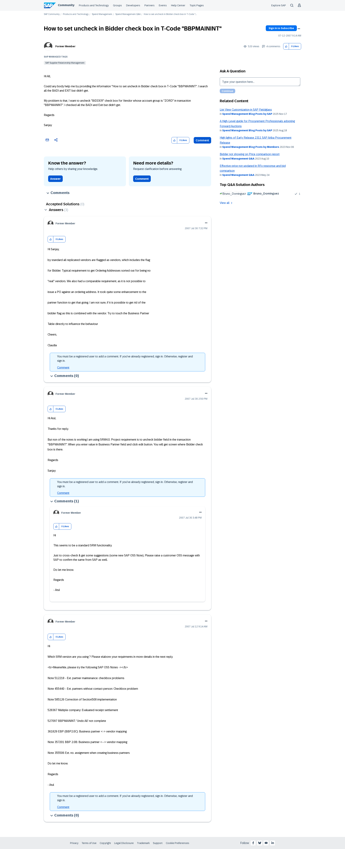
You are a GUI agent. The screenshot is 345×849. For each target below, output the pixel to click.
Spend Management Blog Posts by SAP (247, 113)
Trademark (143, 843)
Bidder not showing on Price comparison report (250, 154)
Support (158, 843)
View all (224, 202)
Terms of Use (89, 843)
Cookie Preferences (177, 843)
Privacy (74, 843)
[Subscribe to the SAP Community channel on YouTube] (266, 842)
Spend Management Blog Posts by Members (250, 146)
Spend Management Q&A (128, 14)
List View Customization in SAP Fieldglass (246, 109)
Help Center (178, 5)
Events (163, 5)
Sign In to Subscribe (281, 28)
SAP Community (52, 14)
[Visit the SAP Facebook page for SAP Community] (253, 842)
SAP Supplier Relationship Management (64, 63)
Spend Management (102, 14)
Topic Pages (197, 5)
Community (66, 5)
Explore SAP (278, 5)
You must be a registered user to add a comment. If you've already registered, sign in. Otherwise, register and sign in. (125, 358)
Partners (149, 5)
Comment (202, 140)
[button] (286, 46)
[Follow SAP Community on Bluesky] (259, 842)
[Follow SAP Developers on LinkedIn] (272, 842)
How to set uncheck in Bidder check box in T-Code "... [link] (170, 14)
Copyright (105, 843)
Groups (117, 5)
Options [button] (298, 28)
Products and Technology (94, 5)
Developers (133, 5)
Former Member (65, 46)
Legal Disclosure (124, 843)
